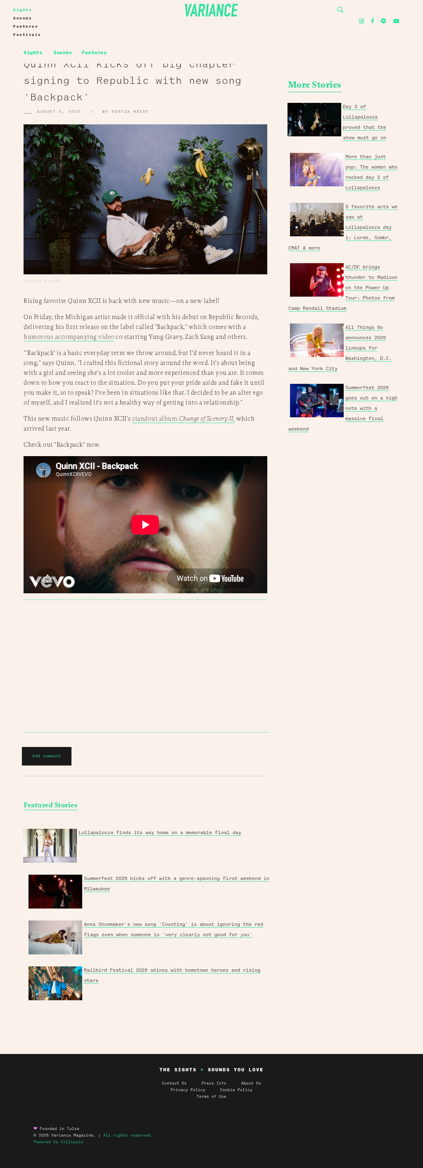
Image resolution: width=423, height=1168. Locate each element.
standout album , (183, 419)
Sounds (22, 18)
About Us (251, 1083)
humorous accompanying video (69, 337)
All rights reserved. (128, 1135)
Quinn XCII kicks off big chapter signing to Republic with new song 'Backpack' (133, 80)
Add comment (46, 756)
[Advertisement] (145, 666)
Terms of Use (211, 1096)
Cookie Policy (236, 1090)
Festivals (27, 35)
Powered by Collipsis (58, 1142)
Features (25, 26)
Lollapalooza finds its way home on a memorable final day (159, 832)
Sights (22, 10)
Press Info (214, 1083)
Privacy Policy (195, 1090)
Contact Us (174, 1083)
